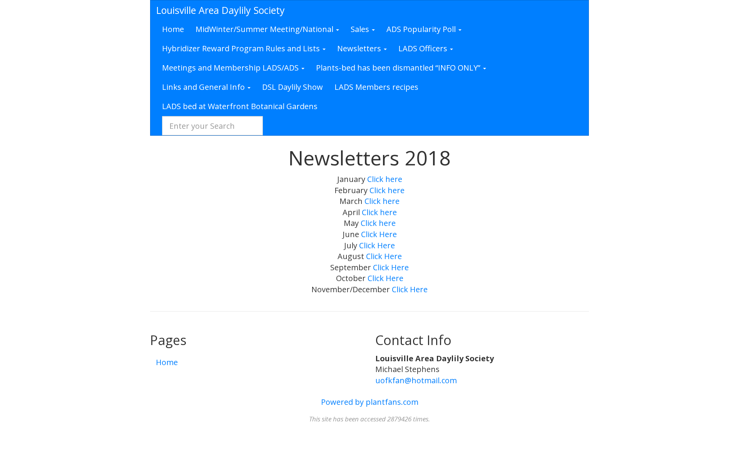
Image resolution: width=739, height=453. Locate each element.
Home (173, 29)
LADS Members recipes (376, 87)
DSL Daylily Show (292, 87)
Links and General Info (204, 87)
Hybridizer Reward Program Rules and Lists (242, 48)
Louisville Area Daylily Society (220, 10)
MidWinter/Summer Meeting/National (265, 29)
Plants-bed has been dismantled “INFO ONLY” (399, 67)
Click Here (379, 234)
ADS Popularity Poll (422, 29)
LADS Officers (423, 48)
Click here (384, 179)
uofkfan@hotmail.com (416, 380)
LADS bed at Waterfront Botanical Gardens (240, 106)
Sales (361, 29)
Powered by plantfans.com (369, 402)
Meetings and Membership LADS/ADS (231, 67)
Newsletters (360, 48)
